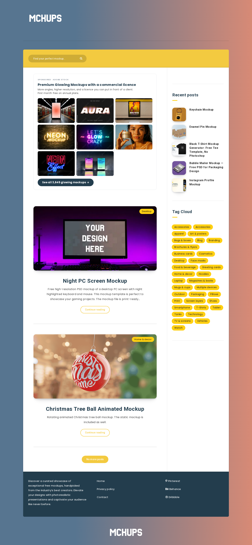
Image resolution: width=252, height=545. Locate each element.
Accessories (181, 227)
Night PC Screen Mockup (95, 281)
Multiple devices (207, 287)
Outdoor (179, 294)
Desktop (147, 211)
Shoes (213, 301)
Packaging (197, 294)
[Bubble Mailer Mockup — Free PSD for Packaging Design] (179, 168)
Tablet (217, 307)
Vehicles (202, 321)
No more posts (95, 459)
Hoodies (204, 274)
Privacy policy (106, 489)
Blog (199, 240)
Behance (175, 489)
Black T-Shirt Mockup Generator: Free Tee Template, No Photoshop (204, 150)
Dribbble (174, 497)
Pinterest (174, 481)
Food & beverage (185, 267)
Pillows (214, 294)
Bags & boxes (182, 240)
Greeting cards (211, 267)
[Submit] (81, 58)
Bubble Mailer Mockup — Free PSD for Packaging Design (206, 167)
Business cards (183, 253)
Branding (214, 240)
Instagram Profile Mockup (201, 182)
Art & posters (198, 233)
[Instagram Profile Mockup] (179, 185)
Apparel (179, 233)
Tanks (178, 314)
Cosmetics (206, 253)
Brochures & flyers (185, 247)
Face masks (198, 260)
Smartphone (182, 307)
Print (177, 301)
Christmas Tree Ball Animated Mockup (95, 409)
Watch (178, 328)
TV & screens (182, 321)
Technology (195, 314)
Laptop (178, 280)
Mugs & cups (182, 287)
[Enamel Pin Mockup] (179, 132)
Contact (102, 497)
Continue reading (95, 309)
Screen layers (194, 301)
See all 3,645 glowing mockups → (65, 182)
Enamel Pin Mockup (202, 126)
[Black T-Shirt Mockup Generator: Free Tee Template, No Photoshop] (179, 149)
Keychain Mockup (201, 109)
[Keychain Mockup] (179, 114)
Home (101, 481)
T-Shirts (201, 307)
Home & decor (143, 339)
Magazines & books (201, 280)
